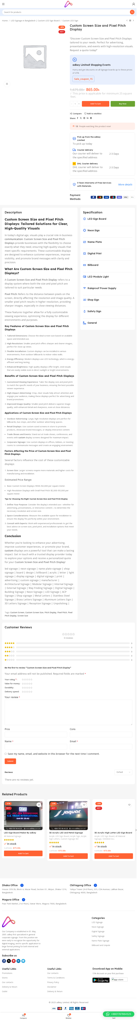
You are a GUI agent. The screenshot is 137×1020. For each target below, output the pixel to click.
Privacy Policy (53, 982)
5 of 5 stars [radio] (31, 679)
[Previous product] (127, 20)
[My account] (133, 4)
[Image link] (8, 921)
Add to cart (95, 103)
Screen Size (23, 615)
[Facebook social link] (77, 118)
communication (14, 239)
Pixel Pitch (62, 612)
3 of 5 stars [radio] (27, 679)
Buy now (122, 103)
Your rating (11, 679)
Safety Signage (98, 936)
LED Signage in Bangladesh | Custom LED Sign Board (35, 20)
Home (5, 20)
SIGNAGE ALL (109, 839)
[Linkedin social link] (87, 118)
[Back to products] (130, 20)
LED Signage (97, 922)
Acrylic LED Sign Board (59, 836)
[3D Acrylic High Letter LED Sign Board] (113, 815)
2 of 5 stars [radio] (25, 679)
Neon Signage (98, 927)
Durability (9, 688)
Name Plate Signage (100, 940)
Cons (72, 729)
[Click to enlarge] (7, 84)
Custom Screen (17, 612)
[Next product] (133, 20)
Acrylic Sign (75, 836)
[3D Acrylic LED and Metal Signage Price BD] (68, 815)
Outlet (4, 991)
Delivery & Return (9, 987)
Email (74, 741)
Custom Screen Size (34, 612)
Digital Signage (98, 931)
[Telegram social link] (91, 118)
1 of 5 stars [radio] (23, 679)
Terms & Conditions (56, 977)
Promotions (7, 973)
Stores (5, 977)
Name (9, 741)
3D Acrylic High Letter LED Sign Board (113, 832)
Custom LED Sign (70, 20)
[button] (23, 853)
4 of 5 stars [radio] (29, 679)
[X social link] (81, 118)
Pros (7, 729)
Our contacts (7, 982)
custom (21, 437)
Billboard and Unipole (101, 945)
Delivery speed (12, 692)
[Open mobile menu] (3, 4)
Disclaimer (51, 987)
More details (125, 184)
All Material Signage (12, 836)
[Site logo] (68, 3)
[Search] (132, 12)
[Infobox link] (13, 885)
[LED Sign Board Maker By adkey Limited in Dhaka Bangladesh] (23, 815)
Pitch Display (50, 612)
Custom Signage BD (70, 839)
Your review (12, 697)
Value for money (12, 684)
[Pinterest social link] (84, 118)
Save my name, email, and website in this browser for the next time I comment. (54, 753)
